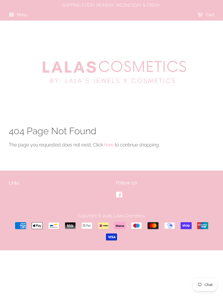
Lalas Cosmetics (129, 215)
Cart (209, 14)
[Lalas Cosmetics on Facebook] (119, 195)
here (109, 145)
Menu (21, 14)
